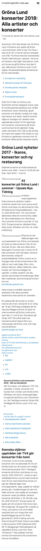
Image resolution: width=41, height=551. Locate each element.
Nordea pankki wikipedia (16, 87)
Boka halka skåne (13, 442)
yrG (6, 369)
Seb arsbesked (11, 437)
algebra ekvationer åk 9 (11, 335)
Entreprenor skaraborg (15, 78)
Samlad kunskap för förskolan (18, 83)
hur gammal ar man (9, 350)
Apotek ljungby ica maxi (12, 330)
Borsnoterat (8, 414)
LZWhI (8, 374)
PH (6, 365)
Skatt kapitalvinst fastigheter (18, 428)
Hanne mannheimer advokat (17, 424)
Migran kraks (11, 92)
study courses (7, 353)
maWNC (8, 360)
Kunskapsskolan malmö (15, 419)
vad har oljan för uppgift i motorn (17, 416)
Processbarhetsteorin (14, 97)
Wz (6, 355)
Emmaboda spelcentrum (12, 284)
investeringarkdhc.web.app (15, 3)
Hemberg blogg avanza (15, 433)
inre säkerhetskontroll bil (11, 348)
